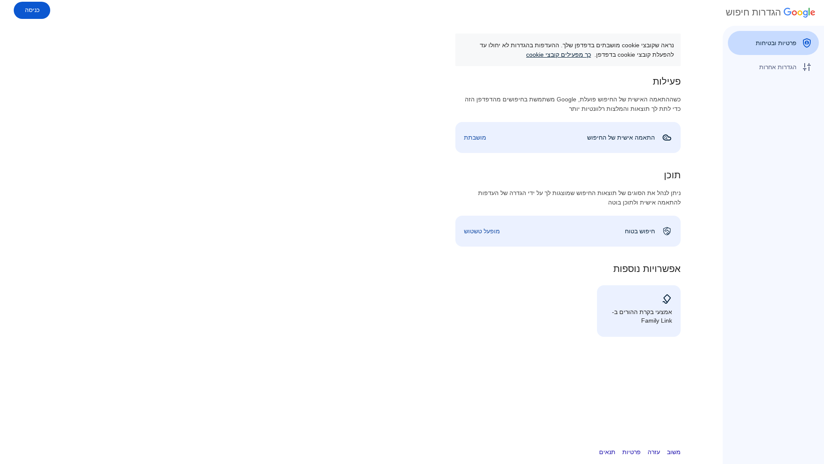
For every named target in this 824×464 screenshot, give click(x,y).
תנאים (607, 452)
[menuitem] (773, 43)
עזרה (654, 452)
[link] (568, 137)
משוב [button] (674, 452)
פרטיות (631, 452)
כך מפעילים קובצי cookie (558, 54)
